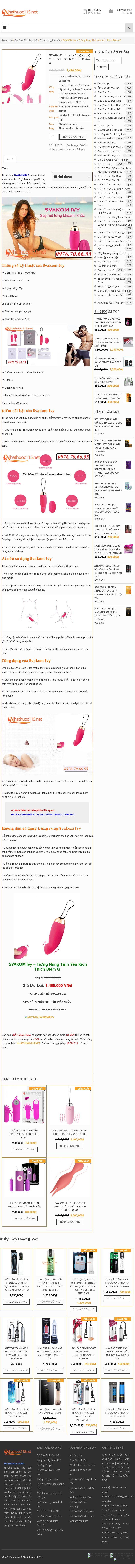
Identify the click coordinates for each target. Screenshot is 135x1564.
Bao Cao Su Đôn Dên (109, 100)
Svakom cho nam (107, 265)
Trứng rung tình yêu (50, 40)
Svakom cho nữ (106, 270)
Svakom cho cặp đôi (109, 261)
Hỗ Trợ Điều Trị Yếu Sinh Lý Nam (115, 241)
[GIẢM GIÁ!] (83, 1275)
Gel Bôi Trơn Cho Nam (110, 180)
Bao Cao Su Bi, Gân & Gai (111, 96)
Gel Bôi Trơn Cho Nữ (109, 184)
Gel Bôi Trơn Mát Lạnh (81, 1515)
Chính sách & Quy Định (115, 1532)
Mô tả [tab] (9, 159)
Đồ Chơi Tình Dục (107, 142)
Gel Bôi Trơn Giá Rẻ (108, 193)
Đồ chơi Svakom (106, 138)
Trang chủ (7, 40)
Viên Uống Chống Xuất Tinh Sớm (115, 290)
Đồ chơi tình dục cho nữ (110, 146)
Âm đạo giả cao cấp (108, 87)
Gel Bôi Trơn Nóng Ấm (81, 1511)
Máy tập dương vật (108, 257)
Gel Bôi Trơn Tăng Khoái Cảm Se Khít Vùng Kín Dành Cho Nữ (115, 225)
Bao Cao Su (104, 92)
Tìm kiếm (101, 67)
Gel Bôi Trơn (104, 164)
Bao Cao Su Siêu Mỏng (110, 113)
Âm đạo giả (104, 83)
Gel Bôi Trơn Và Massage (111, 232)
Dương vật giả (105, 125)
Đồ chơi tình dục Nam (109, 151)
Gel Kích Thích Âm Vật (109, 236)
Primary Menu (5, 27)
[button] (40, 55)
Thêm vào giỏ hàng (72, 136)
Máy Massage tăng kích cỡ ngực (115, 253)
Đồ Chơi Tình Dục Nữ (26, 40)
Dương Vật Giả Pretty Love (112, 134)
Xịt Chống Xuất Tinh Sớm (111, 302)
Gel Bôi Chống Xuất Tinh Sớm (113, 159)
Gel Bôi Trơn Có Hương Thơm (114, 188)
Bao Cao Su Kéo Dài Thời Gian (114, 105)
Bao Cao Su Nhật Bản (109, 109)
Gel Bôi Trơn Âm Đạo (109, 176)
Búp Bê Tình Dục (78, 1460)
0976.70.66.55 (94, 13)
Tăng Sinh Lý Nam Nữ (109, 274)
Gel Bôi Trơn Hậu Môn (110, 197)
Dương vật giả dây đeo (110, 129)
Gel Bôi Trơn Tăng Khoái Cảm (114, 217)
